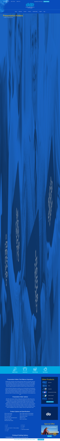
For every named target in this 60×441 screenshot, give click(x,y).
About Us (18, 1)
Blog (44, 11)
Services (25, 11)
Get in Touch (13, 1)
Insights (40, 11)
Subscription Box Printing (52, 392)
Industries (20, 11)
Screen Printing (50, 398)
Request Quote (46, 1)
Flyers (49, 385)
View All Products (50, 401)
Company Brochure (6, 1)
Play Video (49, 436)
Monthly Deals (35, 11)
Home (16, 11)
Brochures (49, 382)
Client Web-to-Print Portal (38, 1)
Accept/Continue (41, 439)
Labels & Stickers (51, 395)
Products (29, 11)
